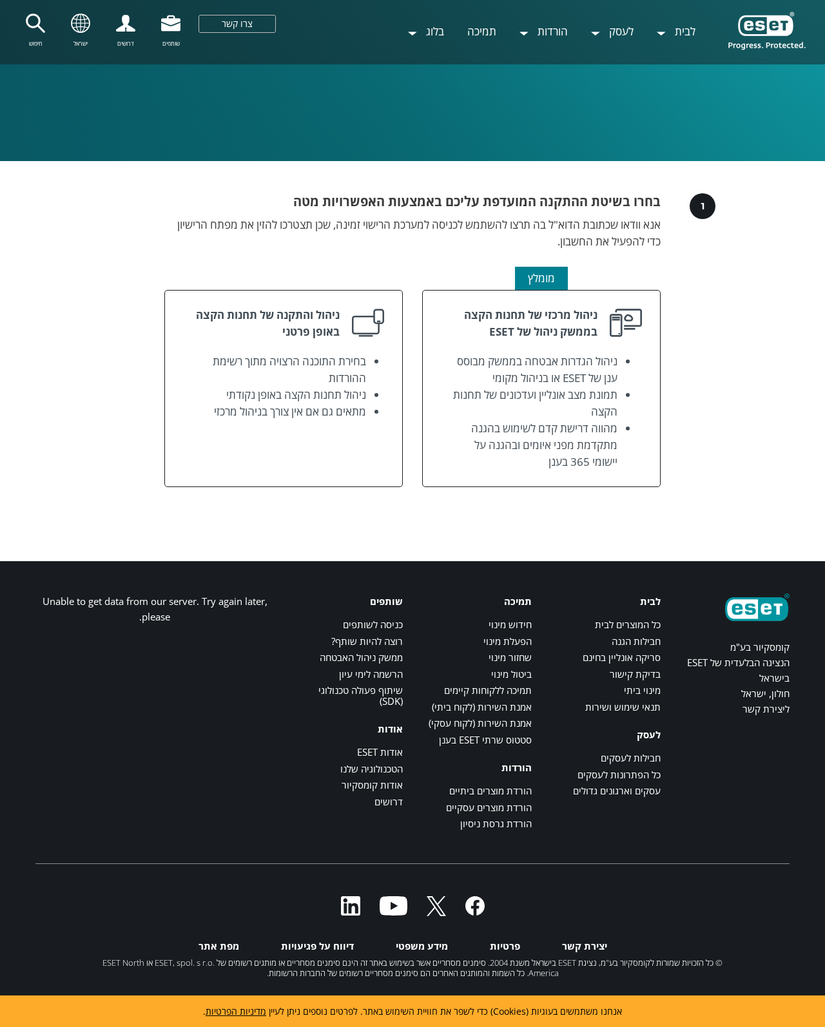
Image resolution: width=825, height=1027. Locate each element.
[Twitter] (436, 911)
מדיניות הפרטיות (236, 1011)
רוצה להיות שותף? (367, 641)
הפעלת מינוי (507, 641)
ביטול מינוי (511, 673)
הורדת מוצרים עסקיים (489, 807)
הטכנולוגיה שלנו (371, 768)
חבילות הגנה (636, 641)
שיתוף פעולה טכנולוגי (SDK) (360, 695)
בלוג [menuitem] (433, 31)
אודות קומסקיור (372, 784)
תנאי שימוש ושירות (623, 706)
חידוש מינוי (510, 624)
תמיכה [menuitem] (481, 31)
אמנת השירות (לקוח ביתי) (482, 706)
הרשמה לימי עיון (371, 673)
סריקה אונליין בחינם (622, 657)
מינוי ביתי (642, 690)
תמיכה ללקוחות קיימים (488, 690)
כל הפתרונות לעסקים (619, 774)
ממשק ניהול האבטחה (361, 657)
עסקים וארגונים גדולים (617, 790)
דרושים (388, 801)
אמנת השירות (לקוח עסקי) (480, 722)
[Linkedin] (351, 911)
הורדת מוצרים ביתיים (490, 790)
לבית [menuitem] (683, 31)
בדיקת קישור (635, 673)
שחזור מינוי (510, 657)
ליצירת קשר (766, 708)
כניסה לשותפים (373, 624)
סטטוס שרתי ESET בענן (485, 739)
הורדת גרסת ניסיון (496, 823)
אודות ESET (380, 751)
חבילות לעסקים (631, 757)
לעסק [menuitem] (620, 31)
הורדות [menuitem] (551, 31)
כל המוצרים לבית (628, 624)
